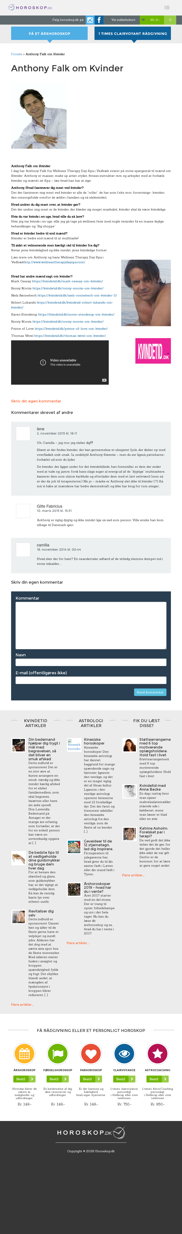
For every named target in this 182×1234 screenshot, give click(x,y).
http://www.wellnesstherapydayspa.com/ (54, 262)
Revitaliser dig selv (41, 913)
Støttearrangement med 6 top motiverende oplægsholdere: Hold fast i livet (156, 747)
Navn (21, 655)
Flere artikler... (22, 1005)
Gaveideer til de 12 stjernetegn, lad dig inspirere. (98, 845)
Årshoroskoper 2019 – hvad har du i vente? (97, 888)
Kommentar (27, 598)
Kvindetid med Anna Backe (152, 788)
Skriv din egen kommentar (36, 401)
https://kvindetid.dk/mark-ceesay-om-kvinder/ (67, 281)
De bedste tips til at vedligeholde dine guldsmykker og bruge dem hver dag (44, 860)
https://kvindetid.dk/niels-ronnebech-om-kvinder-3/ (77, 295)
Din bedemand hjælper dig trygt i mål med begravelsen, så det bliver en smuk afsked (44, 749)
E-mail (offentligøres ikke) (41, 673)
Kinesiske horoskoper (94, 741)
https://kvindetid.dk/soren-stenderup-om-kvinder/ (76, 314)
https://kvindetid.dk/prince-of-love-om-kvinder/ (71, 329)
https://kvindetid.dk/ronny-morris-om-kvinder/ (68, 288)
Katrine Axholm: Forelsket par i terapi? (153, 832)
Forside (16, 54)
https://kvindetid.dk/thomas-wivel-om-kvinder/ (70, 336)
